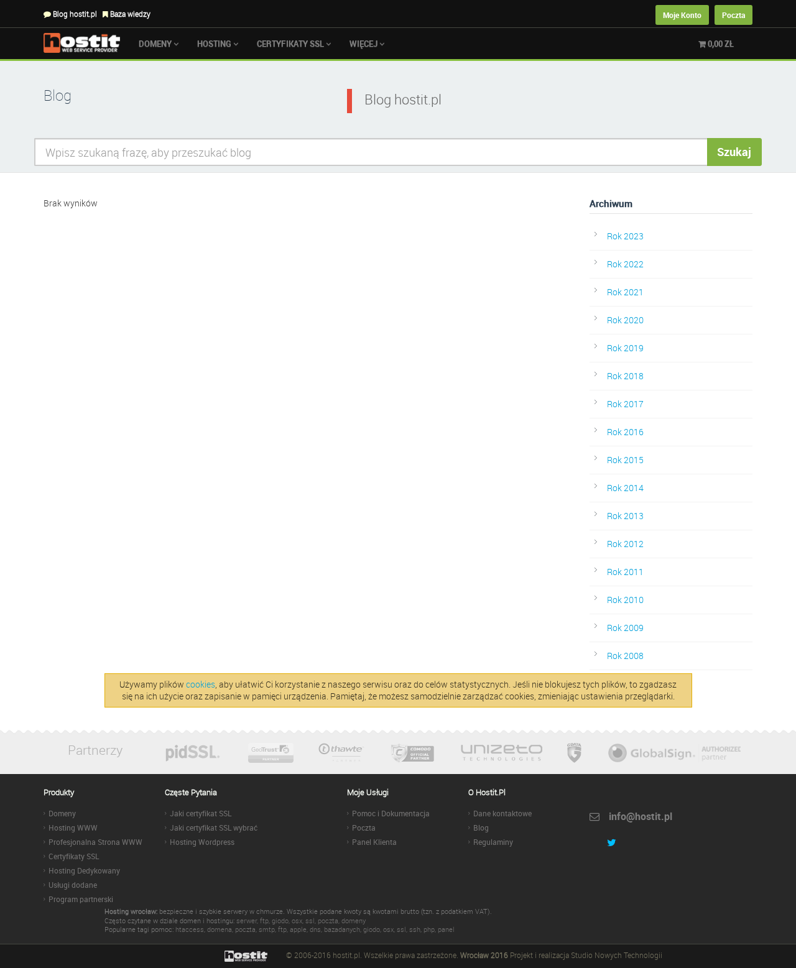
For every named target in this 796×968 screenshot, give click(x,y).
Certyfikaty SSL (291, 43)
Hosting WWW (73, 827)
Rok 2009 (625, 628)
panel (446, 929)
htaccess (189, 929)
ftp (264, 920)
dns (315, 929)
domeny (353, 920)
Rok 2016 (625, 432)
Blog (481, 827)
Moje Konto (682, 15)
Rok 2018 (625, 376)
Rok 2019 (625, 348)
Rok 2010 (625, 600)
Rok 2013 (625, 516)
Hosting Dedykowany (84, 870)
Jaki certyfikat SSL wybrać (213, 827)
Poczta (733, 15)
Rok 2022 (625, 264)
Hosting (215, 43)
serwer (246, 920)
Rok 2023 (625, 236)
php (429, 929)
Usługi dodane (73, 885)
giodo (280, 920)
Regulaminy (493, 842)
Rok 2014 (625, 488)
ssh (414, 929)
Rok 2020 (625, 320)
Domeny (156, 43)
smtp (267, 929)
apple (298, 929)
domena (219, 929)
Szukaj (734, 151)
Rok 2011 (625, 572)
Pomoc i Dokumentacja (391, 813)
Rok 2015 (625, 460)
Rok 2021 (625, 292)
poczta (328, 920)
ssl (310, 920)
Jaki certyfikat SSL (200, 813)
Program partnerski (81, 899)
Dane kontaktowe (502, 813)
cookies (200, 684)
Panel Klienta (374, 842)
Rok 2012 (625, 544)
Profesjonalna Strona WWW (95, 842)
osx (297, 920)
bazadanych (342, 929)
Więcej (364, 43)
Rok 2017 (625, 404)
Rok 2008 (625, 655)
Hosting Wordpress (202, 842)
